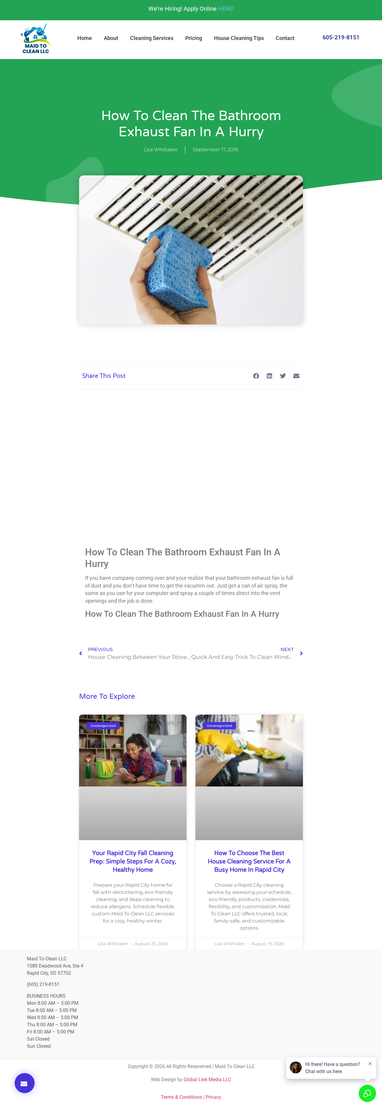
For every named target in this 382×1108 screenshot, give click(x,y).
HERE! (226, 8)
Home (84, 38)
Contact (285, 38)
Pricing (193, 38)
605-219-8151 (341, 37)
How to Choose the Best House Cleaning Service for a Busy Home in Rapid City (249, 862)
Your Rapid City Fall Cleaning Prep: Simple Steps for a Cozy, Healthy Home (133, 862)
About (111, 38)
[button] (25, 1083)
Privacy (213, 1097)
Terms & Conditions (181, 1097)
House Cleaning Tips (239, 38)
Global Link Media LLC (207, 1079)
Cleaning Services (151, 38)
